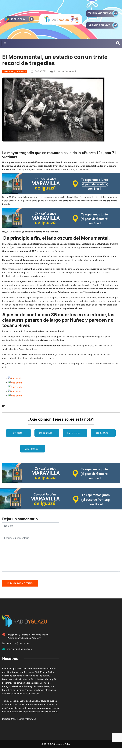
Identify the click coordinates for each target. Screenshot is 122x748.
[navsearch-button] (118, 43)
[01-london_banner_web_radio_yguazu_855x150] (61, 183)
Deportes (8, 71)
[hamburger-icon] (4, 43)
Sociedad (21, 71)
